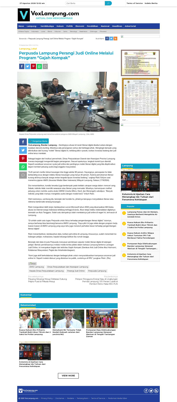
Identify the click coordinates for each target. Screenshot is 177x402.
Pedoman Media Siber (117, 398)
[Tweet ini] (27, 66)
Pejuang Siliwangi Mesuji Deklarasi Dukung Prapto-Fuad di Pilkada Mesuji (47, 279)
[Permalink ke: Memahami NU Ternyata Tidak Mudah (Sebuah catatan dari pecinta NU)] (68, 318)
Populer (130, 206)
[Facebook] (107, 38)
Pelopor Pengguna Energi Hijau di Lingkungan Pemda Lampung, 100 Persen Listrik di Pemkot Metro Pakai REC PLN (96, 280)
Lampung (24, 48)
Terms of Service (98, 398)
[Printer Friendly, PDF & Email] (32, 263)
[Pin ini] (33, 66)
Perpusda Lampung (97, 271)
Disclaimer (59, 398)
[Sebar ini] (21, 66)
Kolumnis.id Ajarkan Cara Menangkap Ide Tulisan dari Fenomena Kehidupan (32, 364)
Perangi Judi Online (76, 271)
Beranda (22, 39)
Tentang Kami (82, 398)
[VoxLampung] (48, 15)
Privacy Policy (47, 398)
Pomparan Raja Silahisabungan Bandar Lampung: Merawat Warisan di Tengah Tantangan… (142, 246)
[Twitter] (111, 38)
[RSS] (116, 38)
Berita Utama (34, 62)
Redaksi (70, 398)
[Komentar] (45, 66)
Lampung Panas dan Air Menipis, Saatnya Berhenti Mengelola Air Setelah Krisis (142, 214)
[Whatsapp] (39, 66)
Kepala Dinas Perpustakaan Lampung (46, 271)
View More (68, 375)
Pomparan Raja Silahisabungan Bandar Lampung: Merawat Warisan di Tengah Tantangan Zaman (101, 333)
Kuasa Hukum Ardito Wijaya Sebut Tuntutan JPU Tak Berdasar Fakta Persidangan (141, 235)
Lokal (34, 48)
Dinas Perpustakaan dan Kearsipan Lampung (67, 267)
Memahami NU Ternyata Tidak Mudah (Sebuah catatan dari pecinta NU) (67, 332)
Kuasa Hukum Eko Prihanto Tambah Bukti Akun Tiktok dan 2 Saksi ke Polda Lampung (35, 332)
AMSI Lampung (36, 267)
